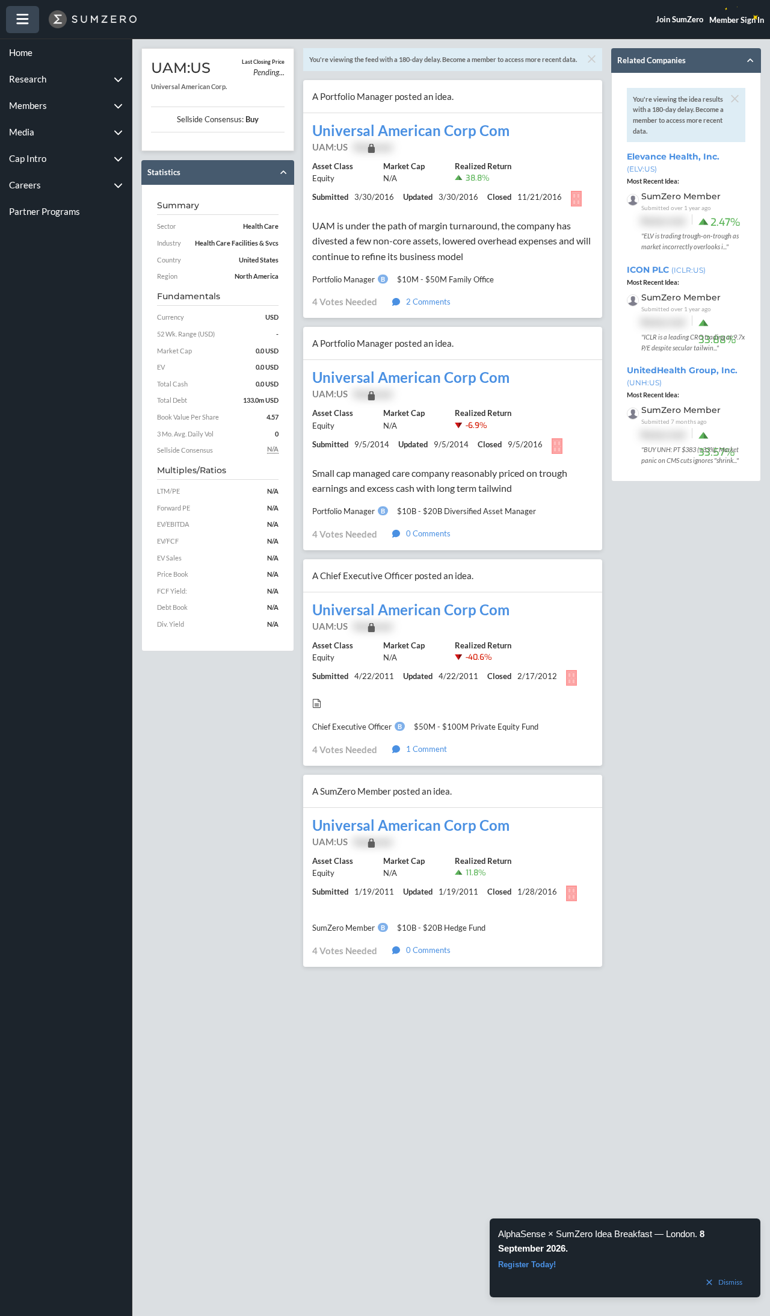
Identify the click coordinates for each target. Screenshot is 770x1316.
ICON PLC (666, 269)
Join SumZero (679, 19)
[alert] (625, 1257)
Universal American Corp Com (411, 130)
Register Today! (527, 1264)
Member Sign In (736, 20)
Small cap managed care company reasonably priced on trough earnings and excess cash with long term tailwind (439, 480)
